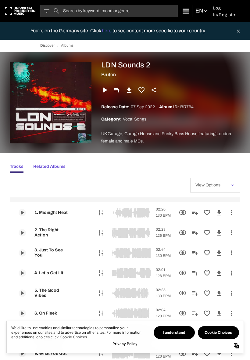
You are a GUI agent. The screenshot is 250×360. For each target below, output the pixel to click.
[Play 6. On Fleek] (22, 313)
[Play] (105, 90)
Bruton (108, 74)
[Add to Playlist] (117, 90)
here (107, 30)
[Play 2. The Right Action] (22, 232)
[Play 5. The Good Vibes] (22, 293)
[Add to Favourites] (141, 90)
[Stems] (101, 212)
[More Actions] (231, 212)
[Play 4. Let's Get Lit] (22, 273)
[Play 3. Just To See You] (22, 253)
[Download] (129, 90)
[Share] (153, 90)
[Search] (185, 11)
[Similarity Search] (182, 212)
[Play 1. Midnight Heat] (22, 212)
